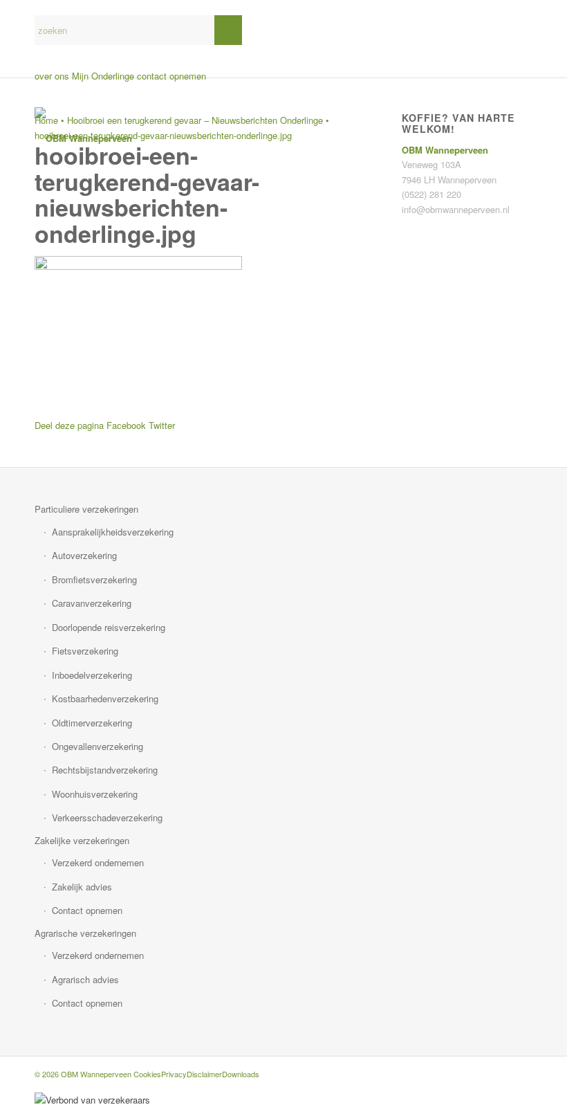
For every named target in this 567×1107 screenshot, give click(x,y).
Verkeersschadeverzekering (107, 817)
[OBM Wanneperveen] (83, 138)
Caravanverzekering (91, 603)
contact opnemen (171, 75)
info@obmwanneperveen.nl (456, 209)
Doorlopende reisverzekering (108, 627)
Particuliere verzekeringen (86, 508)
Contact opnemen (87, 910)
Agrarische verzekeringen (85, 933)
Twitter (162, 425)
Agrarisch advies (85, 979)
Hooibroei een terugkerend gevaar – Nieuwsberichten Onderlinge (195, 120)
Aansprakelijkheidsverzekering (113, 531)
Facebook (126, 425)
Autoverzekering (84, 555)
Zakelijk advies (82, 886)
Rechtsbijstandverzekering (105, 769)
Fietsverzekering (85, 650)
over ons (52, 75)
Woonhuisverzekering (95, 793)
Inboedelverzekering (92, 674)
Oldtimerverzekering (92, 722)
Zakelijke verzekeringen (82, 840)
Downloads (240, 1073)
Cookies (147, 1073)
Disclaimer (204, 1073)
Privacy (174, 1073)
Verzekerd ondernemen (98, 862)
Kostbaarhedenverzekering (105, 698)
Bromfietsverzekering (94, 579)
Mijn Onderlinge (103, 75)
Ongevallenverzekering (97, 746)
